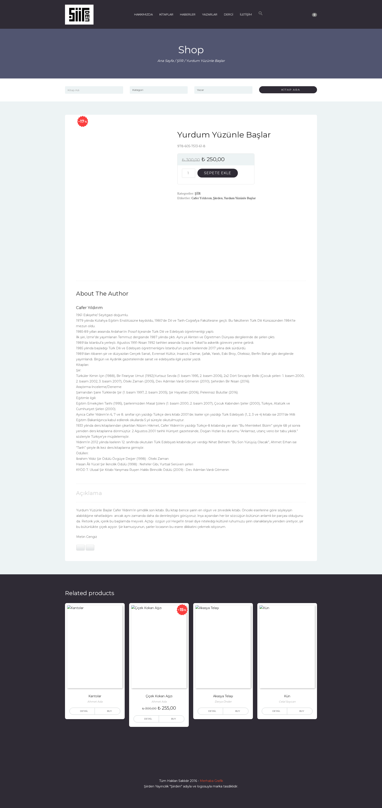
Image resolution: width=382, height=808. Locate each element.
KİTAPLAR (166, 14)
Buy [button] (173, 718)
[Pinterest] (207, 768)
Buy (109, 711)
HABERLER (187, 14)
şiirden (218, 198)
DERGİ (228, 14)
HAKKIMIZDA (143, 14)
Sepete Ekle (217, 173)
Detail (84, 711)
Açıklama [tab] (89, 493)
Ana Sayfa (165, 61)
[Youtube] (199, 768)
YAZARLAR (209, 14)
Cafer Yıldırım (201, 198)
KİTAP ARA (289, 89)
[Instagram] (191, 768)
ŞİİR (180, 61)
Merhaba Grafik (211, 781)
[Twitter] (183, 768)
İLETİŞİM (246, 14)
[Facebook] (175, 768)
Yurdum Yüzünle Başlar (240, 198)
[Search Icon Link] (260, 14)
